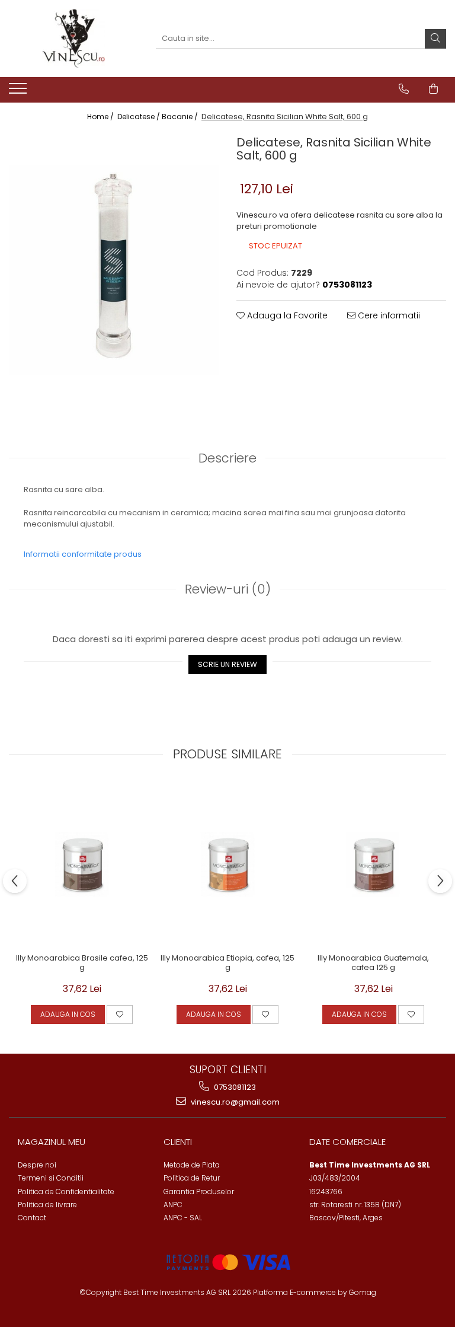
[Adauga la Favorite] (120, 1014)
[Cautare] (435, 39)
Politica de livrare (47, 1205)
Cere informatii (387, 315)
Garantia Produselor (199, 1191)
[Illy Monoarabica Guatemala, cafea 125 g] (373, 864)
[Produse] (19, 92)
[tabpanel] (114, 270)
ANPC (173, 1205)
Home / (101, 116)
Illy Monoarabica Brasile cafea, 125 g (82, 963)
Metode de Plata (192, 1165)
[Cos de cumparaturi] (433, 89)
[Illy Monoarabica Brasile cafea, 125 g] (82, 864)
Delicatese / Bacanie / (158, 116)
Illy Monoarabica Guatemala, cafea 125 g (373, 963)
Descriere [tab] (227, 458)
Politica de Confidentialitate (66, 1191)
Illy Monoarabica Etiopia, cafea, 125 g (227, 963)
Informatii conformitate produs (83, 554)
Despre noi (37, 1165)
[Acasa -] (73, 38)
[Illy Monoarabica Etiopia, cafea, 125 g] (227, 864)
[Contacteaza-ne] (403, 89)
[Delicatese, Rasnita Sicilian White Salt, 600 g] (114, 270)
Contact (32, 1218)
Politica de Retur (192, 1178)
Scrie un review (227, 664)
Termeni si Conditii (51, 1178)
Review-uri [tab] (228, 589)
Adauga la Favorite (286, 315)
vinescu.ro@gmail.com (234, 1102)
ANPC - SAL (183, 1218)
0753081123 (234, 1087)
